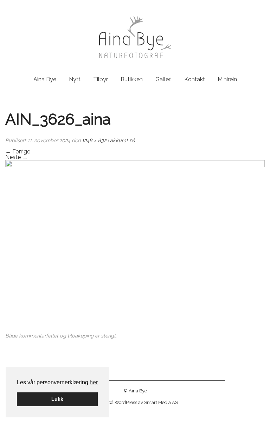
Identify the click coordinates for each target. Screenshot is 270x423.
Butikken (132, 79)
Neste (16, 157)
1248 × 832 (94, 140)
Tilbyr (100, 79)
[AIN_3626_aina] (135, 246)
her (94, 382)
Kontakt (194, 79)
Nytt (75, 79)
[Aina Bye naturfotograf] (135, 36)
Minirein (227, 79)
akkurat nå (122, 140)
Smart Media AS (161, 402)
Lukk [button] (57, 399)
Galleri (163, 79)
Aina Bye (44, 79)
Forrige (17, 151)
